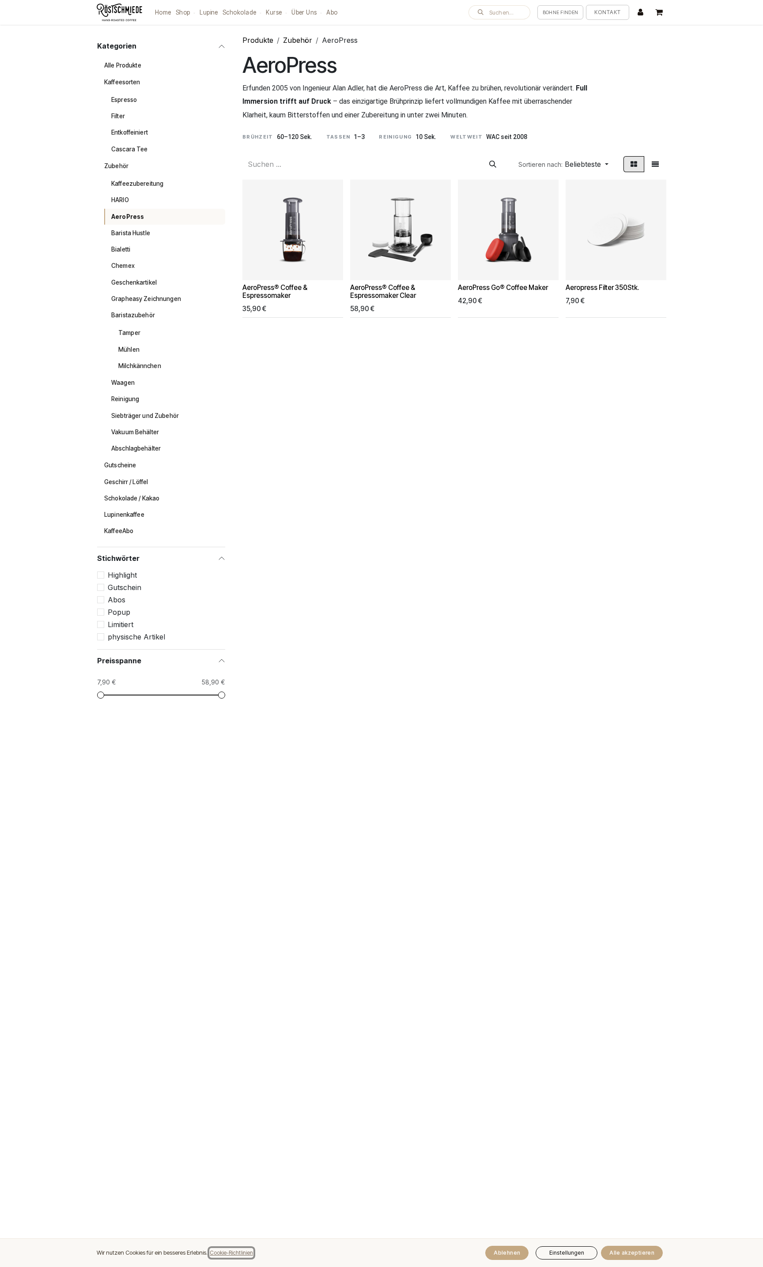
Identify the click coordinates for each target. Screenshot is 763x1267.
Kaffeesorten (122, 82)
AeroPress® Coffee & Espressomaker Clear (383, 291)
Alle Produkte (122, 65)
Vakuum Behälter (135, 432)
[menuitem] (163, 12)
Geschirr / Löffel (126, 481)
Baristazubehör (133, 315)
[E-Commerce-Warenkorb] (658, 12)
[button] (499, 12)
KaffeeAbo (118, 530)
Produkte (257, 40)
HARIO (120, 199)
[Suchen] (493, 164)
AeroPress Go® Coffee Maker (503, 287)
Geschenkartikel (134, 282)
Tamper (129, 332)
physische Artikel (136, 636)
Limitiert (120, 624)
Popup (119, 612)
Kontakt (607, 12)
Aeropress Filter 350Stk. (602, 287)
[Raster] (634, 164)
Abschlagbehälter (136, 448)
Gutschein (124, 587)
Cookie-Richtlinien (231, 1252)
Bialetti (120, 249)
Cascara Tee (129, 149)
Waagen (123, 382)
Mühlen (129, 349)
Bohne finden (560, 12)
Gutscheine (120, 465)
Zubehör (116, 165)
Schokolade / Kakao (131, 498)
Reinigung (125, 398)
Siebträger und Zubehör (145, 415)
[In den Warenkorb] (253, 270)
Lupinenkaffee (124, 514)
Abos (116, 599)
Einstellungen (566, 1252)
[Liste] (655, 164)
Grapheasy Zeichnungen (146, 298)
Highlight (122, 575)
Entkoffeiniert (129, 132)
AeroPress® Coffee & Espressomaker (274, 291)
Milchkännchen (139, 365)
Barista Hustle (130, 233)
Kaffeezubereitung (137, 183)
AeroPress (127, 216)
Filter (118, 116)
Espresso (124, 99)
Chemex (123, 265)
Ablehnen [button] (507, 1252)
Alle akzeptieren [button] (631, 1252)
